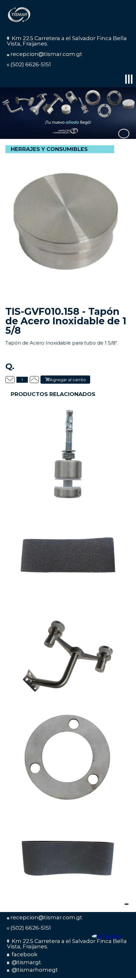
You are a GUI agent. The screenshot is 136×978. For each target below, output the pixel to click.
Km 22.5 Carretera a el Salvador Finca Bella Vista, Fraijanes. (67, 41)
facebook (23, 954)
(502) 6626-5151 (30, 64)
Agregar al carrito (68, 379)
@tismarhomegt (34, 970)
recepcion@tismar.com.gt (46, 54)
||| (129, 78)
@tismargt (25, 962)
